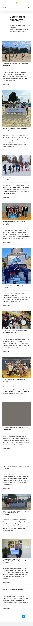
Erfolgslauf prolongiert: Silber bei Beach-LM (15, 128)
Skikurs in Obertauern (9, 178)
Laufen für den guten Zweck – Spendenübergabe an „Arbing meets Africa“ (15, 560)
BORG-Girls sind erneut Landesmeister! (14, 379)
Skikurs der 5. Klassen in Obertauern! (13, 589)
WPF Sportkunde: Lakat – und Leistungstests (16, 466)
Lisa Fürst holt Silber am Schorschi (13, 286)
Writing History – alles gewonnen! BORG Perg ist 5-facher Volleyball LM (16, 511)
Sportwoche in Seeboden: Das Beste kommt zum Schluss (15, 64)
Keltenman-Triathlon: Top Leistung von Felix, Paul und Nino (16, 428)
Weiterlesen (6, 84)
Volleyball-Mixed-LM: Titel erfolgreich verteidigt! (14, 222)
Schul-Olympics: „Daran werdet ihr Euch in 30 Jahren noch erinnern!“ (16, 331)
